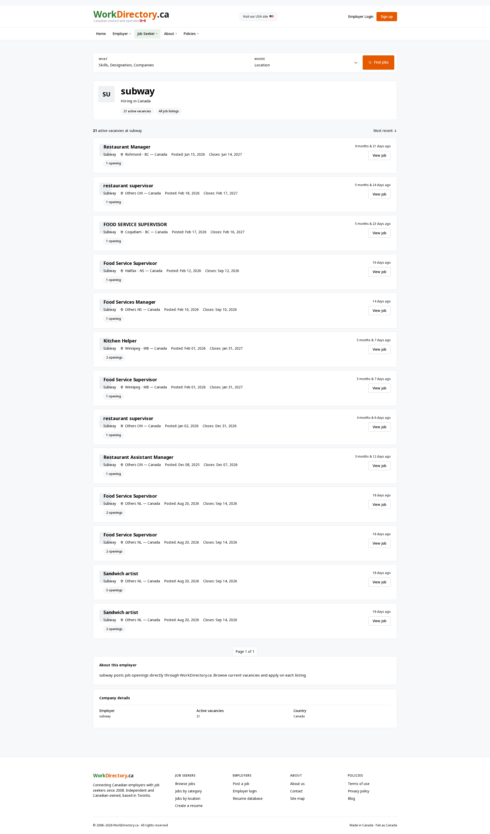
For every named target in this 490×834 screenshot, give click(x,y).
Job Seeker (147, 33)
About (170, 33)
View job (379, 155)
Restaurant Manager (127, 147)
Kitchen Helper (120, 341)
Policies (191, 33)
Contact (296, 791)
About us (297, 783)
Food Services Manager (129, 302)
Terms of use (359, 783)
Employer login (245, 791)
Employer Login (360, 16)
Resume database (248, 798)
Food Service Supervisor (130, 263)
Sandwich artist (120, 573)
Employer (122, 33)
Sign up (387, 16)
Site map (297, 798)
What (103, 59)
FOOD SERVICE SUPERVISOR (135, 224)
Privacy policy (358, 791)
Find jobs (381, 62)
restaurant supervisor (128, 185)
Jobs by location (187, 798)
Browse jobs (185, 783)
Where (259, 59)
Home (101, 33)
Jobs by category (188, 791)
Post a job (241, 783)
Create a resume (189, 805)
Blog (351, 798)
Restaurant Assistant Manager (138, 457)
